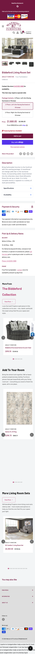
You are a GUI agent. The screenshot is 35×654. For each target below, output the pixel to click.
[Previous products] (3, 338)
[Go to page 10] (23, 568)
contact (19, 270)
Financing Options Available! (12, 131)
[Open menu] (3, 26)
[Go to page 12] (26, 568)
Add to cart (17, 136)
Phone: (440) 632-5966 (9, 261)
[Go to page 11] (24, 568)
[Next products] (32, 338)
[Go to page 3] (16, 482)
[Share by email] (31, 153)
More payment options (17, 147)
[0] (21, 32)
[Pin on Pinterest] (24, 153)
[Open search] (14, 33)
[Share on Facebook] (20, 153)
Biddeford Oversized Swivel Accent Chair (18, 348)
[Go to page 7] (18, 568)
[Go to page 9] (21, 568)
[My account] (18, 33)
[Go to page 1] (13, 359)
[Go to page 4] (18, 482)
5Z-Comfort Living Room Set (14, 545)
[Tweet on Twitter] (28, 153)
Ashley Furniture (8, 77)
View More (7, 301)
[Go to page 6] (21, 482)
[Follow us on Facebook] (3, 619)
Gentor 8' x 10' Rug (11, 432)
